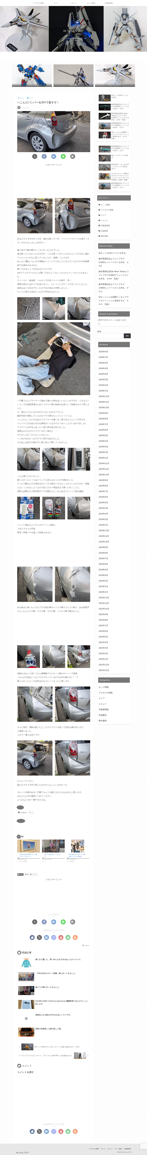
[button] (72, 156)
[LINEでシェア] (63, 156)
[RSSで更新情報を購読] (75, 937)
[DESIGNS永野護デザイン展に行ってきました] (28, 846)
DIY (28, 874)
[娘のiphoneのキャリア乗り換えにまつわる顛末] (78, 846)
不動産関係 (127, 1149)
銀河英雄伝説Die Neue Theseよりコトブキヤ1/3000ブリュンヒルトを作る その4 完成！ (114, 275)
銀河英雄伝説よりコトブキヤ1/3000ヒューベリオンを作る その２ (114, 287)
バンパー (34, 874)
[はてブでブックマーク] (53, 156)
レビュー (110, 1149)
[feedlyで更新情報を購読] (68, 937)
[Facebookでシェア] (44, 156)
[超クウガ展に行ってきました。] (53, 846)
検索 (99, 331)
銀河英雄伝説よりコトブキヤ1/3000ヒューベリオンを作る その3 (114, 262)
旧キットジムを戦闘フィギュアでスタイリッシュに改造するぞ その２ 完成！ (114, 300)
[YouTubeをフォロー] (60, 937)
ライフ (21, 874)
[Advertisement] (53, 180)
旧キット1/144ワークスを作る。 (113, 253)
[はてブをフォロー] (46, 937)
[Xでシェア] (34, 156)
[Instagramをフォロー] (53, 937)
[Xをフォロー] (39, 937)
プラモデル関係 (94, 1149)
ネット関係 (118, 1149)
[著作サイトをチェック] (32, 937)
